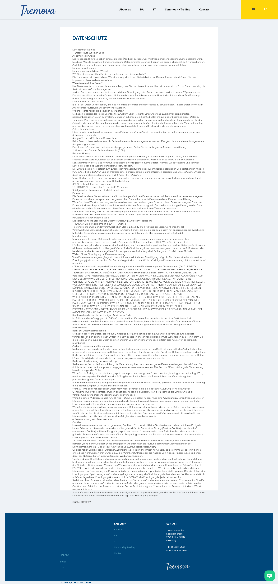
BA (115, 535)
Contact (118, 553)
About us (119, 529)
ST (115, 541)
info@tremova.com (176, 550)
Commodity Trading (124, 547)
